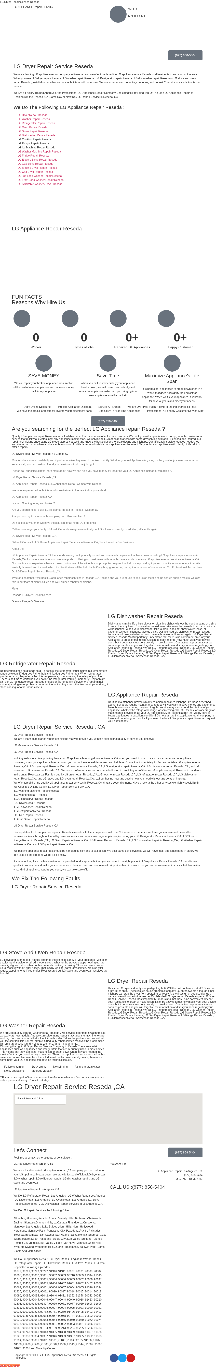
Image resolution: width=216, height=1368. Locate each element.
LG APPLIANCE (35, 7)
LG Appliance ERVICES (33, 1163)
